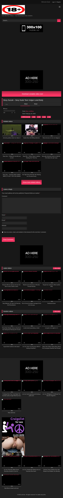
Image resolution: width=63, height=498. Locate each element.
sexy (44, 116)
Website (4, 225)
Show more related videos (31, 182)
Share (35, 104)
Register (59, 2)
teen (49, 116)
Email (4, 220)
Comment (4, 196)
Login (53, 2)
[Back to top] (58, 493)
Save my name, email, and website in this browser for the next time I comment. (25, 232)
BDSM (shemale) (26, 116)
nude (39, 116)
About (25, 104)
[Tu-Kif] (31, 10)
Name (4, 215)
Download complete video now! (32, 94)
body (34, 116)
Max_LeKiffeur (30, 111)
